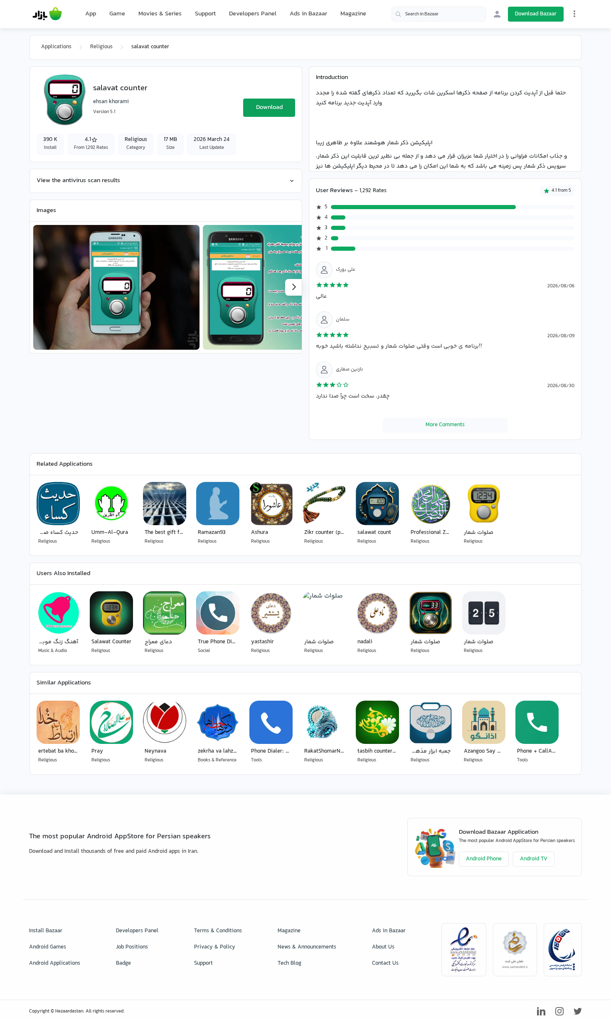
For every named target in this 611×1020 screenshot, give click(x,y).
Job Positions (132, 947)
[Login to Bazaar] (497, 14)
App (90, 14)
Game (117, 14)
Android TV (533, 859)
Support (205, 14)
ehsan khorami (111, 101)
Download (269, 107)
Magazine (353, 14)
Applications (56, 47)
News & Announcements (307, 947)
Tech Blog (289, 963)
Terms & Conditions (218, 931)
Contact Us (385, 963)
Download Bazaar (536, 14)
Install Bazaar (45, 931)
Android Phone (484, 859)
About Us (383, 947)
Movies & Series (160, 14)
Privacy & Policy (214, 947)
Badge (123, 963)
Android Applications (54, 963)
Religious (101, 47)
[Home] (47, 14)
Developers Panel (252, 14)
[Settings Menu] (574, 13)
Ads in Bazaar (308, 14)
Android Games (47, 947)
